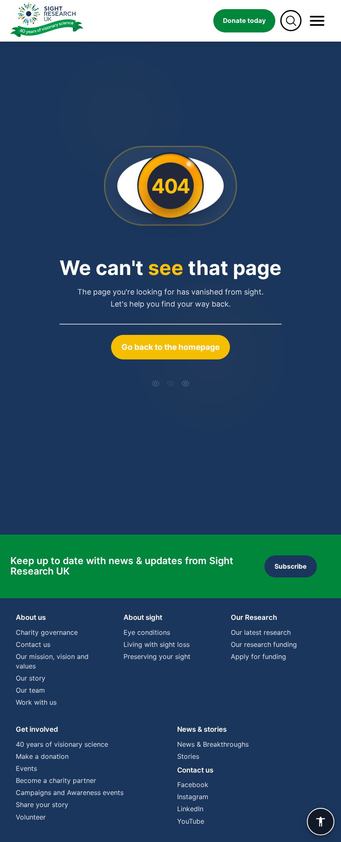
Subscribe (290, 566)
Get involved (37, 729)
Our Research (254, 617)
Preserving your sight (157, 656)
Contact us (33, 644)
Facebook (192, 784)
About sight (143, 617)
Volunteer (31, 817)
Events (26, 768)
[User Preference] (320, 821)
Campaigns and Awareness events (70, 792)
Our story (30, 678)
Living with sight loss (157, 644)
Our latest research (261, 632)
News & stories (202, 729)
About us (31, 617)
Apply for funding (258, 656)
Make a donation (42, 756)
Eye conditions (147, 632)
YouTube (190, 821)
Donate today (244, 21)
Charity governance (47, 632)
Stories (188, 756)
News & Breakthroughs (213, 744)
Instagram (192, 796)
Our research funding (264, 644)
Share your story (42, 804)
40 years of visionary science (62, 744)
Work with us (36, 702)
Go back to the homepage (170, 347)
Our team (30, 690)
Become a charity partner (56, 780)
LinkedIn (190, 809)
